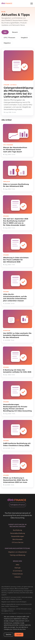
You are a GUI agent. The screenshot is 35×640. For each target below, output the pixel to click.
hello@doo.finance (17, 505)
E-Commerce (17, 571)
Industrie (17, 577)
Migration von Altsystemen (17, 552)
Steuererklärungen (17, 536)
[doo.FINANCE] (6, 3)
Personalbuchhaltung (17, 533)
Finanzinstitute (17, 574)
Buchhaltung (17, 530)
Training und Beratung (17, 555)
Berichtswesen (18, 539)
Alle (5, 32)
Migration (7, 43)
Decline (8, 634)
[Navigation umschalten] (32, 3)
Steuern (15, 32)
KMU (17, 565)
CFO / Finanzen (9, 37)
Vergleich (24, 37)
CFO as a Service (17, 542)
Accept (18, 634)
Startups (17, 568)
